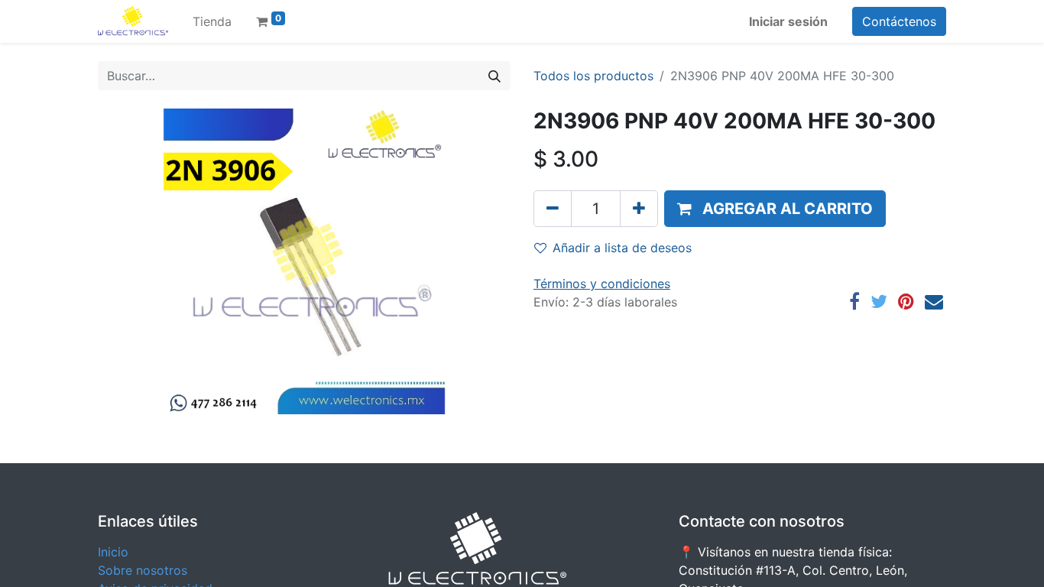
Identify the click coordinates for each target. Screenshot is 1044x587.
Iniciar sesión (788, 21)
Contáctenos (899, 21)
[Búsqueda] (494, 75)
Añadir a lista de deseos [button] (622, 247)
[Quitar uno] (552, 208)
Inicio (113, 551)
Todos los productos (593, 75)
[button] (775, 208)
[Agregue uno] (639, 208)
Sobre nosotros (142, 570)
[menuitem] (212, 21)
